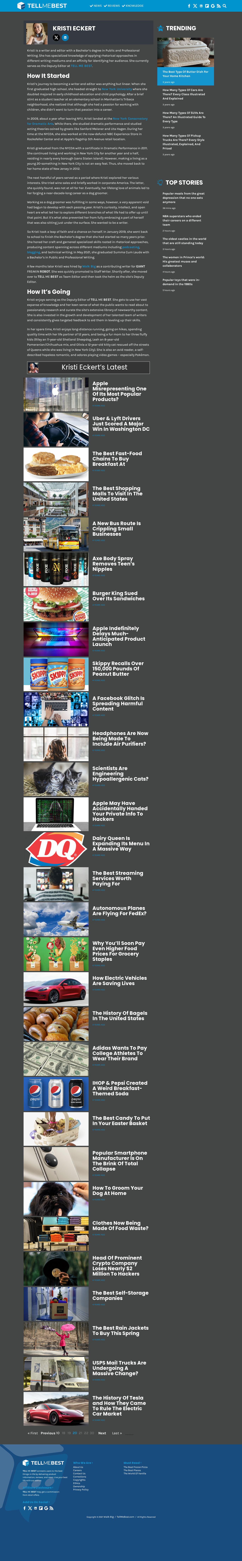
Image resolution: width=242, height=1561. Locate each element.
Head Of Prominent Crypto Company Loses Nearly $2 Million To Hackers (117, 1265)
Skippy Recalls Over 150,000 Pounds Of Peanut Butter (118, 668)
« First (33, 1433)
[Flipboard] (207, 6)
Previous (47, 1433)
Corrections (79, 1476)
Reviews (114, 6)
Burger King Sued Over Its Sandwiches (118, 596)
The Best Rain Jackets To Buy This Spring (120, 1331)
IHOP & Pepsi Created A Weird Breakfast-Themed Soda (120, 1088)
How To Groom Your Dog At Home (117, 1191)
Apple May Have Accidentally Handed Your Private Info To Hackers (120, 811)
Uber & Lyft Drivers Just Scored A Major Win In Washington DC (121, 424)
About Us (78, 1467)
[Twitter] (195, 6)
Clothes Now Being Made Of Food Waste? (120, 1226)
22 (86, 1433)
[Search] (224, 6)
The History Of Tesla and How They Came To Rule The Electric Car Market (119, 1405)
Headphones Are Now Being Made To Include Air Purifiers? (120, 738)
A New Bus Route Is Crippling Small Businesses (116, 529)
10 (58, 1433)
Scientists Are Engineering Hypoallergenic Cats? (120, 773)
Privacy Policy (81, 1489)
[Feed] (219, 6)
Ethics (76, 1483)
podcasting (130, 247)
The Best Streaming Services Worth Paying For (117, 878)
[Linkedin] (201, 6)
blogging (33, 252)
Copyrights (79, 1479)
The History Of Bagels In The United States (119, 1016)
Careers (77, 1470)
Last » (117, 1433)
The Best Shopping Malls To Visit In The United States (117, 493)
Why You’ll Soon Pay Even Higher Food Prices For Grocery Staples (118, 951)
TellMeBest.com (125, 1516)
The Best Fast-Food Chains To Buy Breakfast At (117, 459)
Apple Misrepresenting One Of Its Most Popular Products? (119, 391)
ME (81, 66)
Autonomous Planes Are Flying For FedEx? (119, 911)
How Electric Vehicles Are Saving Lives (119, 981)
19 (69, 1433)
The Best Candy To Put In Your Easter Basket (121, 1121)
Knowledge (134, 6)
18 (63, 1433)
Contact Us (79, 1473)
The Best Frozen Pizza (136, 1467)
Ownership (79, 1486)
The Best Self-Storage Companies (120, 1296)
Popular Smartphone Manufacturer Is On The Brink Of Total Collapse (119, 1161)
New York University (117, 89)
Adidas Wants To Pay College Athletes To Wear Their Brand (119, 1053)
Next (102, 1433)
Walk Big (89, 266)
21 (80, 1433)
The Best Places (132, 1470)
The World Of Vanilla (135, 1473)
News (98, 6)
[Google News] (213, 6)
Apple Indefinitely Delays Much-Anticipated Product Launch (118, 636)
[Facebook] (189, 6)
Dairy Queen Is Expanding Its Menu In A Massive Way (121, 843)
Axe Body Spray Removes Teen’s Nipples (113, 564)
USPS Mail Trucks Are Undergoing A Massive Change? (119, 1368)
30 (92, 1433)
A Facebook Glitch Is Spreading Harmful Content (118, 703)
